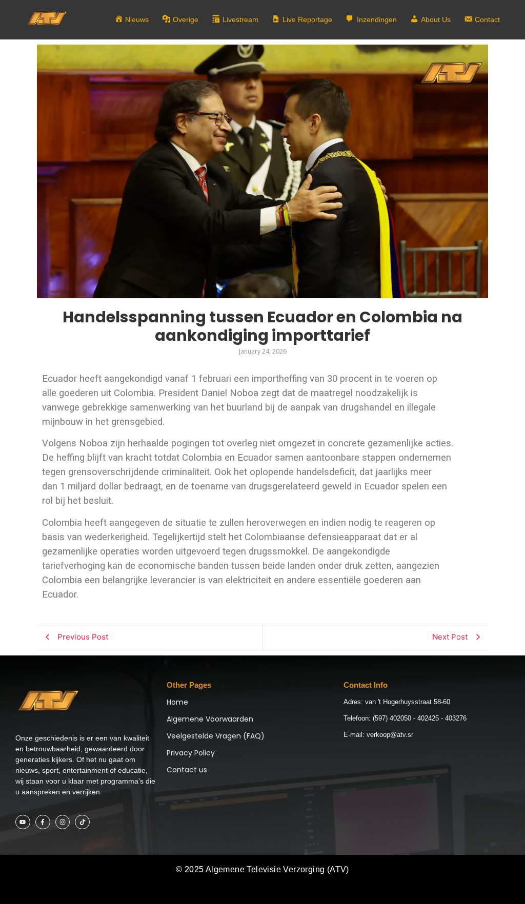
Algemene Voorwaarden (210, 719)
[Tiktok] (82, 822)
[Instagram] (62, 822)
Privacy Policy (191, 753)
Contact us (187, 770)
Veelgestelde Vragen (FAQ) (216, 736)
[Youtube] (22, 822)
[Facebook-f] (42, 822)
